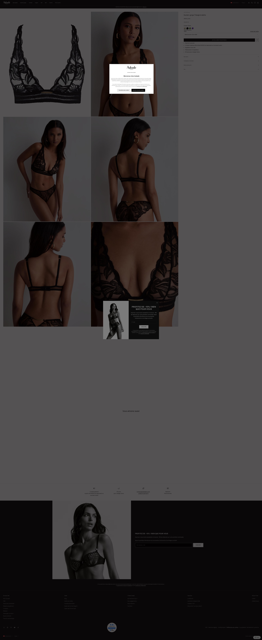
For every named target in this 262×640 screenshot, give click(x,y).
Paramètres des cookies (124, 90)
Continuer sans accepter (131, 72)
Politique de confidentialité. (142, 86)
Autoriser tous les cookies (138, 90)
